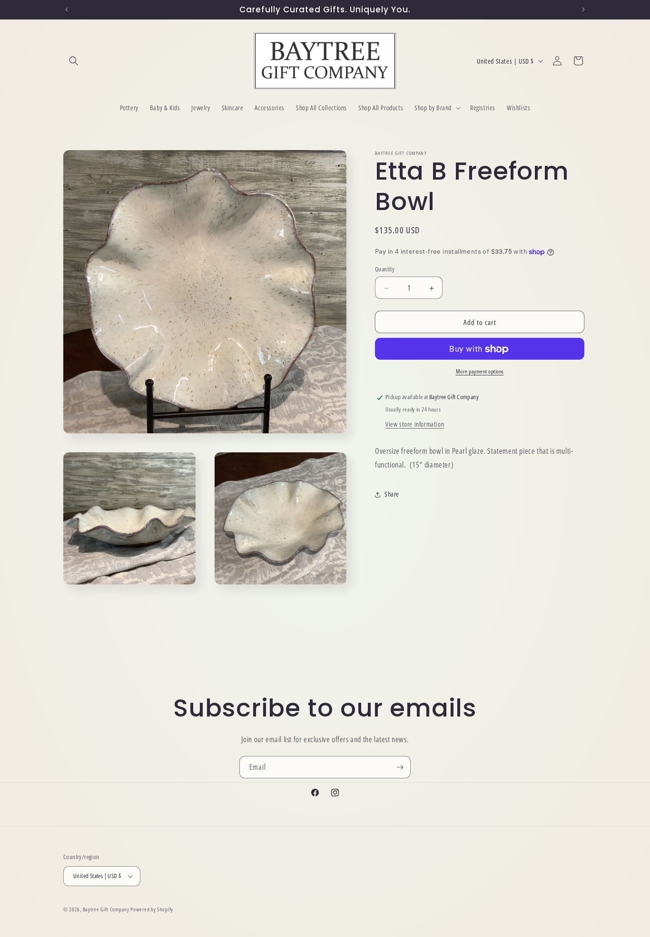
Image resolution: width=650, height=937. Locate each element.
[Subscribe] (399, 767)
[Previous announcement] (66, 9)
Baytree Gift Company (106, 909)
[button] (73, 60)
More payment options (480, 372)
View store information (414, 424)
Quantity (384, 269)
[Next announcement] (583, 9)
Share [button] (391, 494)
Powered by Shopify (151, 909)
